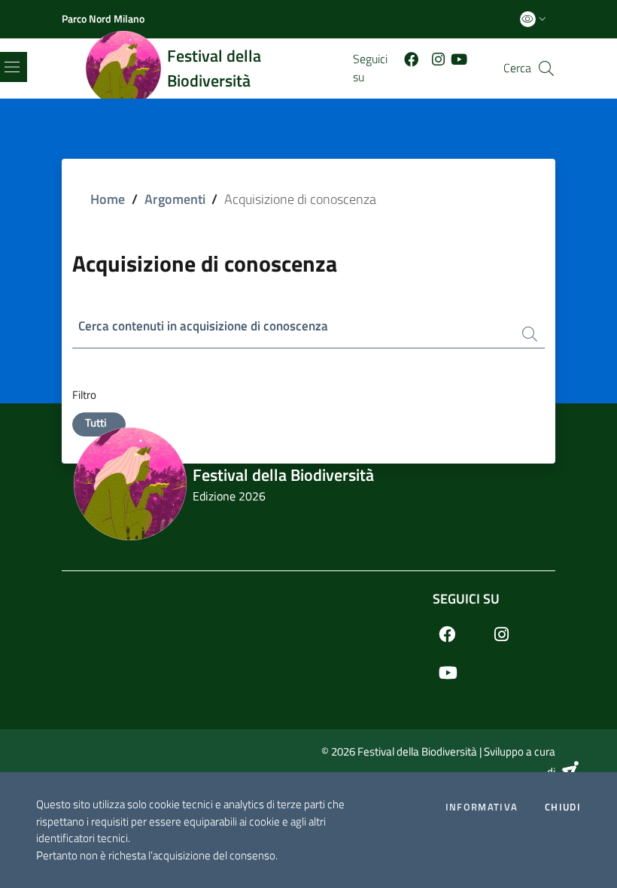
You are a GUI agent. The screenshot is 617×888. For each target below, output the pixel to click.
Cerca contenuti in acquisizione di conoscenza (203, 326)
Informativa (481, 807)
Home (107, 199)
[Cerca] (546, 68)
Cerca (517, 68)
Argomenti (174, 199)
